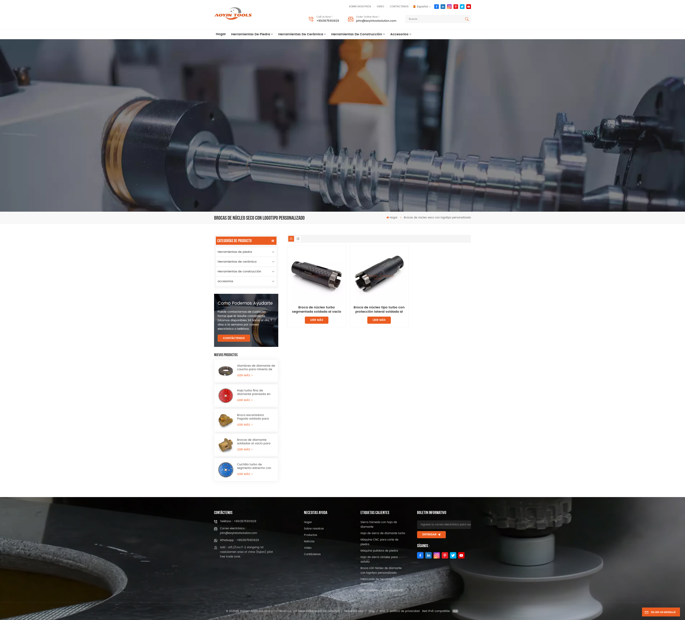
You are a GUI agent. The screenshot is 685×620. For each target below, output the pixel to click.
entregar (429, 534)
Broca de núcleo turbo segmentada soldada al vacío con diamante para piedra (316, 309)
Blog (371, 611)
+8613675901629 (327, 21)
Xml (382, 611)
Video (380, 6)
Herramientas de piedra (250, 34)
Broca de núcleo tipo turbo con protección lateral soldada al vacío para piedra (379, 309)
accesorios (399, 34)
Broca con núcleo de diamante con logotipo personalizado (381, 570)
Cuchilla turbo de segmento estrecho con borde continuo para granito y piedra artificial (255, 466)
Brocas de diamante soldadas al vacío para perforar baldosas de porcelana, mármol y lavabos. (253, 441)
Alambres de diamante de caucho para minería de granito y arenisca (256, 367)
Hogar (221, 34)
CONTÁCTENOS (234, 338)
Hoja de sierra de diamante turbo (383, 533)
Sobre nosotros (360, 6)
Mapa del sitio (353, 611)
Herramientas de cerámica (300, 34)
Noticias (309, 541)
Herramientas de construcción (356, 34)
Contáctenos (399, 6)
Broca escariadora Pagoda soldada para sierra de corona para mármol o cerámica (253, 416)
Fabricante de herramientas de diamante (381, 581)
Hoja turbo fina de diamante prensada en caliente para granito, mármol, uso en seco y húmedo (253, 392)
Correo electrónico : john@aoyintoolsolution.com (238, 530)
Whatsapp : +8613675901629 (239, 540)
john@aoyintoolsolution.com (376, 21)
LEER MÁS (244, 375)
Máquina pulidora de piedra (379, 551)
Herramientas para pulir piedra (381, 590)
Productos (310, 535)
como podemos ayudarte (245, 303)
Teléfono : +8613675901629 (238, 521)
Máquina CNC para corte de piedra (379, 542)
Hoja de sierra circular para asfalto (379, 559)
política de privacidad (405, 611)
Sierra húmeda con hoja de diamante (379, 524)
